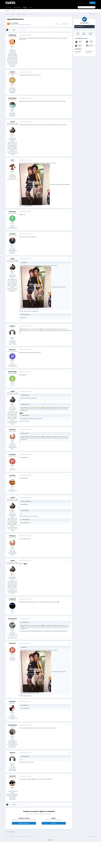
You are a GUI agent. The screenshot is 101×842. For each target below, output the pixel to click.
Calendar (14, 10)
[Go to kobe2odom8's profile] (12, 105)
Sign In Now (53, 823)
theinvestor (12, 211)
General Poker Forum (26, 24)
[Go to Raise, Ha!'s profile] (12, 356)
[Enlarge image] (34, 184)
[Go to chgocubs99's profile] (76, 46)
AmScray (12, 326)
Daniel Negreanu (17, 7)
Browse (25, 7)
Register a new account (24, 823)
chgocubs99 (81, 45)
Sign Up (92, 2)
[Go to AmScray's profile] (12, 333)
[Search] (94, 7)
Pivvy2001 (12, 454)
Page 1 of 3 (22, 29)
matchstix (12, 234)
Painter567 (12, 643)
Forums (7, 10)
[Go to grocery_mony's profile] (12, 625)
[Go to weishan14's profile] (12, 783)
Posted (25, 35)
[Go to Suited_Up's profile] (12, 436)
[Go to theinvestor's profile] (12, 218)
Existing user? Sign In (82, 2)
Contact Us (50, 839)
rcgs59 (12, 121)
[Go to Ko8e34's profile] (12, 80)
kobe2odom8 (12, 98)
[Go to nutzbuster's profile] (12, 708)
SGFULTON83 (12, 371)
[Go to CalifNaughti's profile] (8, 23)
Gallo (12, 160)
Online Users (25, 10)
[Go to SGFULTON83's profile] (12, 379)
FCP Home (9, 7)
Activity (30, 7)
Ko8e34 (12, 72)
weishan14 (12, 776)
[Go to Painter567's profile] (12, 650)
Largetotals (12, 599)
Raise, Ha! (12, 349)
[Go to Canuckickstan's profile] (12, 732)
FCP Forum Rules (79, 26)
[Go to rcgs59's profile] (12, 130)
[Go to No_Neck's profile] (12, 482)
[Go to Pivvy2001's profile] (12, 461)
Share (57, 23)
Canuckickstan (12, 725)
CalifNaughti (15, 23)
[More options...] (69, 35)
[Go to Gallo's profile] (12, 167)
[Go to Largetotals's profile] (12, 606)
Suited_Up (12, 429)
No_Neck (12, 475)
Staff (19, 10)
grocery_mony (12, 618)
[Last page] (17, 30)
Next (14, 29)
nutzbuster (12, 701)
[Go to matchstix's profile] (12, 241)
